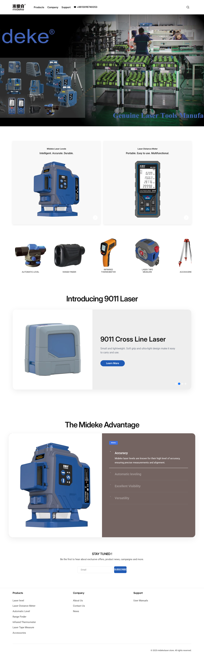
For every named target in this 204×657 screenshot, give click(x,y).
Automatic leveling (128, 474)
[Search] (187, 7)
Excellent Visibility (128, 486)
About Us (78, 600)
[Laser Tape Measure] (147, 255)
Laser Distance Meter (24, 605)
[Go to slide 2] (179, 384)
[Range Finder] (69, 255)
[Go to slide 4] (185, 384)
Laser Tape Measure (23, 627)
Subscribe (120, 569)
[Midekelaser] (19, 7)
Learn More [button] (112, 363)
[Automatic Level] (30, 255)
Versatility (122, 498)
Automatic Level (21, 611)
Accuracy (121, 453)
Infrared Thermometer (24, 622)
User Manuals (140, 600)
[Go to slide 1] (176, 384)
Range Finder (19, 616)
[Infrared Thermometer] (108, 255)
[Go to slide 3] (182, 384)
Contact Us (79, 605)
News (76, 611)
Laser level (18, 600)
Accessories (19, 632)
